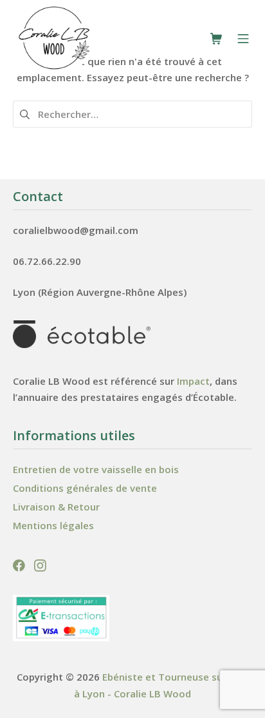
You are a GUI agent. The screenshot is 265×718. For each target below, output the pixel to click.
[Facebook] (20, 564)
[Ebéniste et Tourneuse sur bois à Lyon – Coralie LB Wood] (54, 38)
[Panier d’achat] (216, 38)
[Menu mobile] (243, 38)
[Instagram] (40, 564)
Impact (193, 380)
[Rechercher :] (132, 112)
